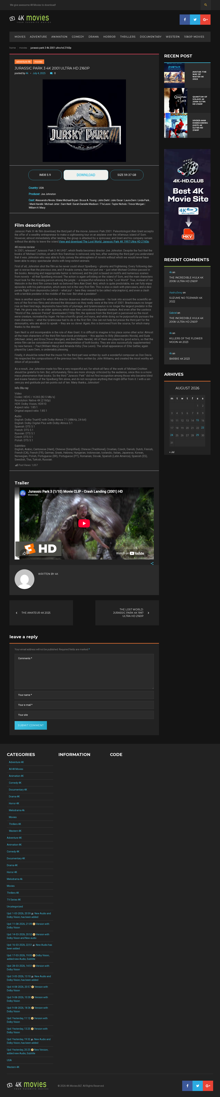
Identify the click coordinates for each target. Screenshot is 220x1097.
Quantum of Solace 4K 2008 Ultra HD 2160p (199, 100)
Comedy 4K (14, 782)
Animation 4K (15, 776)
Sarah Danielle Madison (85, 204)
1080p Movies (194, 36)
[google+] (205, 19)
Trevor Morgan (136, 204)
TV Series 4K (14, 899)
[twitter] (195, 19)
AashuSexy (175, 292)
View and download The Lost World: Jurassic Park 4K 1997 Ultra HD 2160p (104, 241)
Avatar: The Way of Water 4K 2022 (199, 75)
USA (41, 188)
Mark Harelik (36, 204)
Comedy (78, 36)
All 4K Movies (15, 769)
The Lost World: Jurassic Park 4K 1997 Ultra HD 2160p (128, 613)
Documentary (150, 36)
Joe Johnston (48, 194)
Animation (59, 36)
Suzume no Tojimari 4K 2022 (185, 299)
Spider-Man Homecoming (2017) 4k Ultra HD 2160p (200, 125)
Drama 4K (13, 796)
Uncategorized (15, 906)
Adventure (38, 36)
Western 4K (14, 831)
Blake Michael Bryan (67, 200)
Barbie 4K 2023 (179, 358)
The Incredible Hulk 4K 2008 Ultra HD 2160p (186, 279)
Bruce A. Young (88, 200)
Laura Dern (130, 200)
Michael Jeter (52, 204)
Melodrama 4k (16, 810)
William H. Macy (37, 207)
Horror (109, 36)
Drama (94, 36)
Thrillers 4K (14, 824)
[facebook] (185, 19)
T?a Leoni (105, 204)
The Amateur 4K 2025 (35, 612)
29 (197, 435)
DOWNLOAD (86, 175)
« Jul (171, 452)
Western (173, 36)
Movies (20, 36)
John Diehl (103, 200)
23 (202, 427)
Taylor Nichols (119, 204)
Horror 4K (13, 803)
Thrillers (127, 36)
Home (12, 47)
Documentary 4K (17, 789)
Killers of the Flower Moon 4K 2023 (185, 340)
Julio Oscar (117, 200)
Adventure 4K (23, 61)
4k (27, 73)
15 (197, 420)
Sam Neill (66, 204)
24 (171, 435)
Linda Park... (144, 200)
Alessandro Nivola (45, 200)
